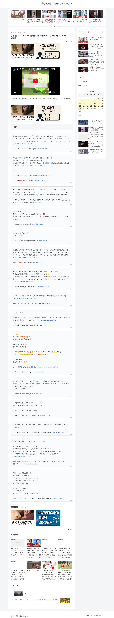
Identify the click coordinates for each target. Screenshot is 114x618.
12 (87, 103)
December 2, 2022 (37, 262)
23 (102, 106)
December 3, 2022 (42, 149)
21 (95, 106)
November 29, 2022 (57, 498)
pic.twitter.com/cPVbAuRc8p (41, 175)
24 (80, 108)
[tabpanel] (18, 16)
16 (102, 103)
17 (80, 106)
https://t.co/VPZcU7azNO (21, 298)
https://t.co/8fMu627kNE (50, 367)
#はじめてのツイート (25, 175)
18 (83, 106)
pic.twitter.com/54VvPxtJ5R (21, 456)
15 (98, 103)
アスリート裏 (15, 507)
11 (83, 103)
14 (95, 103)
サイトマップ (82, 85)
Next (104, 17)
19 (87, 106)
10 (80, 103)
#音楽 (61, 163)
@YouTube (32, 298)
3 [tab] (59, 26)
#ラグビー (54, 163)
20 (91, 106)
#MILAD (40, 367)
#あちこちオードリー (21, 427)
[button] (102, 32)
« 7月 (79, 115)
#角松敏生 (33, 367)
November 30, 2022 (57, 432)
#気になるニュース (23, 165)
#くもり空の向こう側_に (25, 144)
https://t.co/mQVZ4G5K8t (48, 320)
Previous (9, 17)
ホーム (80, 77)
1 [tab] (54, 26)
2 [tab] (57, 26)
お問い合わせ (82, 81)
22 (98, 106)
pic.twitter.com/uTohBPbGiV (25, 281)
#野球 (47, 163)
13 (91, 103)
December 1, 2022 (36, 325)
